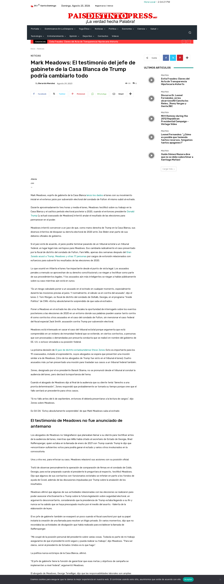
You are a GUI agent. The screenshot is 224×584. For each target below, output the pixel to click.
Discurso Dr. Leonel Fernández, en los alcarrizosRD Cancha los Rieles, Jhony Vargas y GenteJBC (98, 41)
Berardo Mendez (46, 83)
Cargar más (168, 169)
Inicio (33, 48)
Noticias (40, 48)
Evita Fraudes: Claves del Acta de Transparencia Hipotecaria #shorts (175, 81)
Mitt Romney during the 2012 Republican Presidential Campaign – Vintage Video (175, 120)
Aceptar (188, 579)
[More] (130, 94)
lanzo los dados (94, 195)
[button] (189, 32)
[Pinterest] (180, 58)
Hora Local (149, 1)
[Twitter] (173, 58)
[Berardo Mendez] (33, 83)
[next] (189, 42)
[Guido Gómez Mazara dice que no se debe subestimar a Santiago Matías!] (151, 155)
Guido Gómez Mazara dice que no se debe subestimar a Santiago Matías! (177, 157)
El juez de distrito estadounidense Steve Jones (80, 350)
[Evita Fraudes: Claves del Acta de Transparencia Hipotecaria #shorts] (151, 80)
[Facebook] (166, 58)
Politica (165, 75)
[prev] (184, 42)
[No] (220, 579)
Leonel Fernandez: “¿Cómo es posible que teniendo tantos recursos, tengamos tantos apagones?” (177, 138)
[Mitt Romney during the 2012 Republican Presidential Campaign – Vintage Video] (151, 118)
